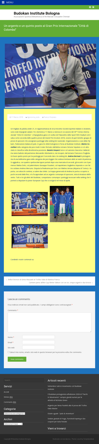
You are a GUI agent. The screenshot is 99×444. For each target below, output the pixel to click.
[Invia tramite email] (20, 263)
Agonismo (31, 117)
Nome (11, 337)
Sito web (11, 347)
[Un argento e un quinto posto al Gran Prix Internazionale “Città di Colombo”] (49, 76)
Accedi (6, 392)
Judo (37, 117)
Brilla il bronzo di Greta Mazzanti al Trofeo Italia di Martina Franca (33, 279)
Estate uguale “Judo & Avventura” (61, 413)
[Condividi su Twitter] (16, 263)
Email (10, 342)
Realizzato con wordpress (62, 439)
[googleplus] (93, 8)
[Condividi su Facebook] (12, 263)
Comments (10, 402)
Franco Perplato (50, 117)
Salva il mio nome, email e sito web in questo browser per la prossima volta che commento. (46, 352)
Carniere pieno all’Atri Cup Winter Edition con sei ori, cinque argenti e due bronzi (61, 282)
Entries (8, 397)
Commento (13, 310)
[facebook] (90, 8)
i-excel (79, 439)
